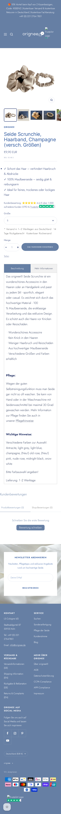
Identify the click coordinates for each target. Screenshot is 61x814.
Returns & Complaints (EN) (14, 695)
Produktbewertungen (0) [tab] (12, 507)
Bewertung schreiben (30, 527)
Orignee (9, 127)
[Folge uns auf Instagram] (15, 733)
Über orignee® (41, 664)
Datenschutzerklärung (44, 675)
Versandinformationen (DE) (14, 665)
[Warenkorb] (40, 34)
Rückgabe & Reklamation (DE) (15, 685)
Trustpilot (34, 206)
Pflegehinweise (25, 421)
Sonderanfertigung (42, 624)
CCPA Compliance (42, 681)
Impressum (39, 693)
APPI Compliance (42, 687)
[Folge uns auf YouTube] (7, 740)
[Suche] (11, 34)
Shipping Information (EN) (13, 675)
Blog (36, 642)
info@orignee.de (18, 645)
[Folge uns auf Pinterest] (22, 733)
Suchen (37, 618)
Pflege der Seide (41, 630)
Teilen (6, 256)
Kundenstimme (40, 636)
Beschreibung (17, 268)
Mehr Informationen (44, 268)
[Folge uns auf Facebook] (7, 733)
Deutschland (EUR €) (14, 753)
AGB (36, 669)
